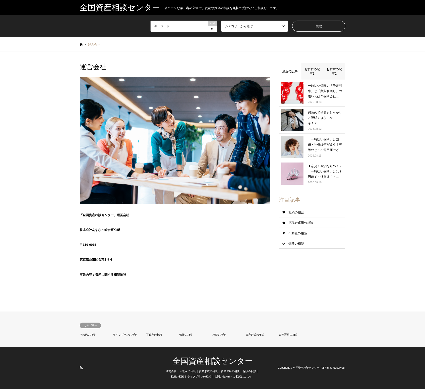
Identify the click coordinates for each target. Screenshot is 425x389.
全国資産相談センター (212, 361)
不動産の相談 (297, 233)
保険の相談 (296, 243)
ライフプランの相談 (125, 334)
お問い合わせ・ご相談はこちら (233, 376)
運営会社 (171, 371)
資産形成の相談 (255, 334)
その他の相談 (88, 334)
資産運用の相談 (288, 334)
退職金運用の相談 (300, 222)
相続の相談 (296, 212)
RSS (81, 367)
